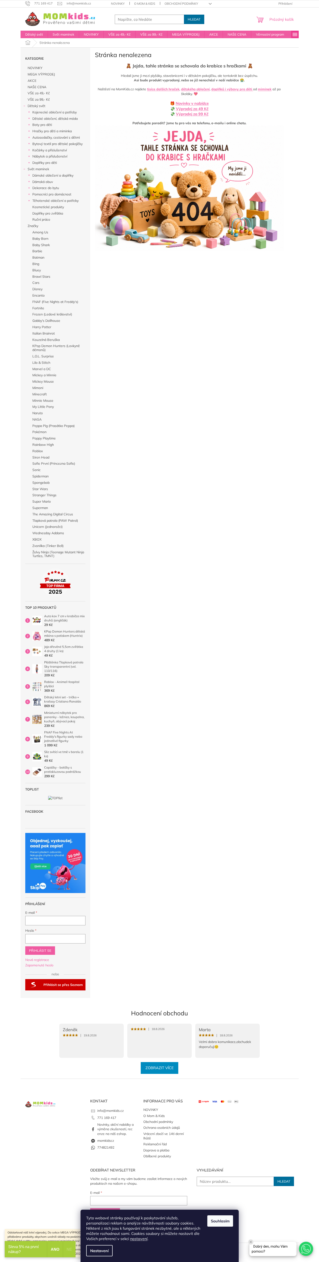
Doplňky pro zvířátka (47, 213)
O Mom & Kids (144, 3)
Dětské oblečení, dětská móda (55, 118)
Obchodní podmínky (181, 3)
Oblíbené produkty (157, 1156)
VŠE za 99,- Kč (39, 99)
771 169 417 (106, 1118)
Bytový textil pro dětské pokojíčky (57, 144)
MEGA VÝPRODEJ (41, 74)
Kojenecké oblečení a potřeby (54, 112)
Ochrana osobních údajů (161, 1127)
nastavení (139, 1238)
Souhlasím (220, 1221)
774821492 (105, 1147)
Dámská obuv (42, 182)
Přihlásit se (40, 950)
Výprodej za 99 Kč (192, 114)
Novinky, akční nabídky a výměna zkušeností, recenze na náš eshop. (115, 1129)
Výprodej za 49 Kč (192, 108)
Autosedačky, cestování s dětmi (56, 137)
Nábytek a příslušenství (49, 156)
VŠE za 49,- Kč (39, 93)
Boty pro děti (42, 125)
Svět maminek (38, 169)
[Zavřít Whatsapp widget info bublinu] (250, 1242)
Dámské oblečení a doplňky (52, 175)
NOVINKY (118, 3)
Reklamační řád (155, 1144)
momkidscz (105, 1140)
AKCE (32, 81)
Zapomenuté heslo (39, 965)
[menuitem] (34, 34)
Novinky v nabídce (192, 103)
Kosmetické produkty (48, 207)
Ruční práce (41, 219)
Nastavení (99, 1250)
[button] (306, 1249)
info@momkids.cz (110, 1111)
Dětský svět (36, 106)
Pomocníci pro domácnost (51, 194)
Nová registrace (37, 960)
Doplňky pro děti (44, 163)
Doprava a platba (156, 1150)
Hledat (194, 19)
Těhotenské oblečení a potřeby (55, 201)
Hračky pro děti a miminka (52, 131)
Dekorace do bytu (45, 188)
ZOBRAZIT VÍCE (159, 1067)
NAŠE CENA (37, 87)
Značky (33, 226)
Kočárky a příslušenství (49, 150)
